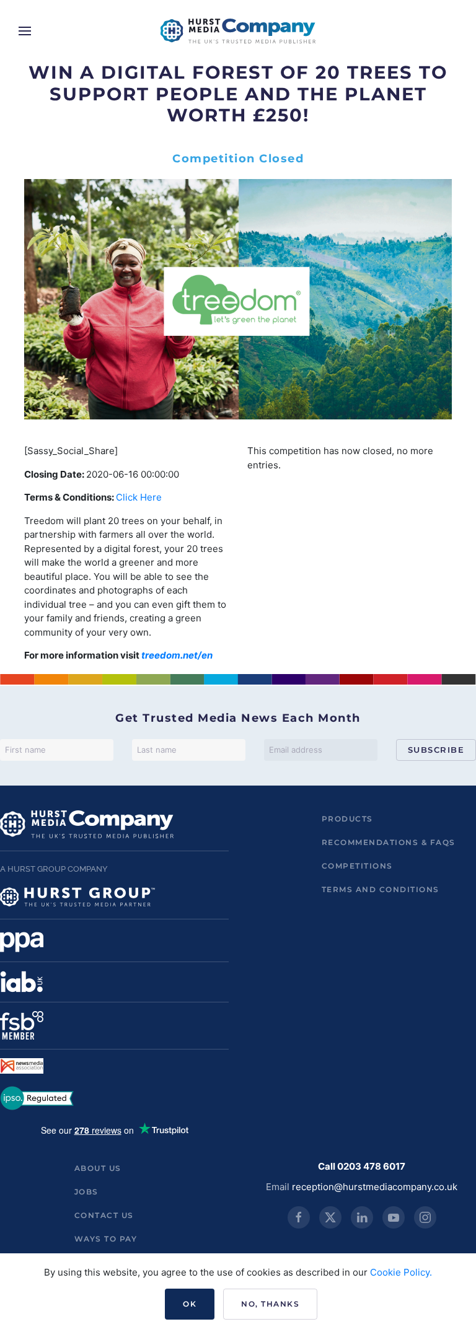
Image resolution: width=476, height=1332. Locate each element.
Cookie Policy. (401, 1272)
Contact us (104, 1215)
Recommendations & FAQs (389, 842)
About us (97, 1168)
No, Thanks (270, 1303)
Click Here (139, 497)
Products (347, 818)
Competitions (357, 865)
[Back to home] (238, 31)
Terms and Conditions (380, 889)
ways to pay (106, 1238)
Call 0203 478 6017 (361, 1166)
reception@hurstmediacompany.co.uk (374, 1187)
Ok (189, 1303)
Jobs (86, 1191)
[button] (25, 31)
